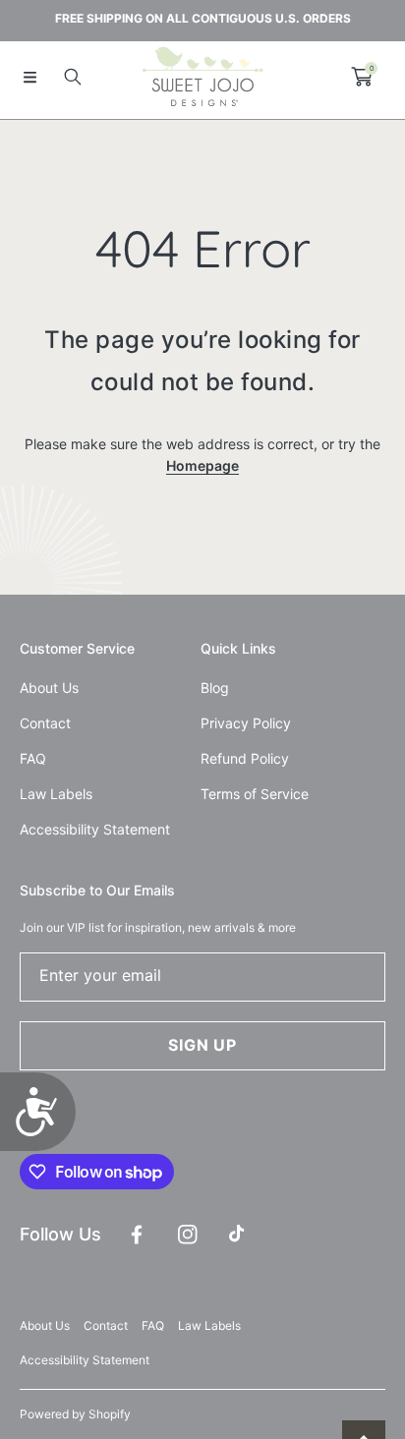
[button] (29, 76)
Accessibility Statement (84, 1360)
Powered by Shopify (75, 1414)
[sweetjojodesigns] (202, 77)
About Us (45, 1325)
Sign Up (202, 1045)
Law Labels (209, 1325)
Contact (106, 1325)
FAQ (153, 1325)
